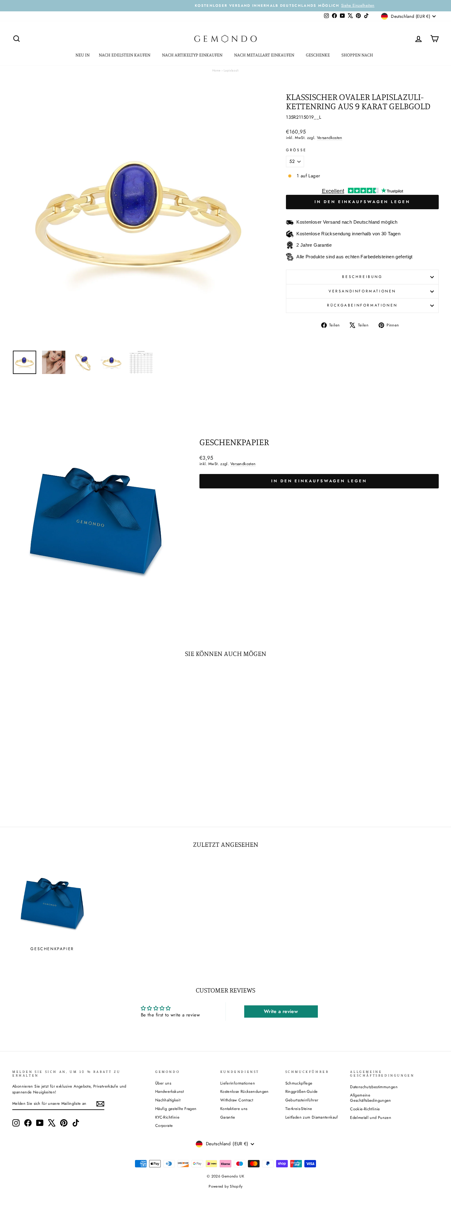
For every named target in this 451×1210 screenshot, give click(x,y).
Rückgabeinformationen (362, 305)
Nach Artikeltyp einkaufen (192, 55)
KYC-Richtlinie (167, 1117)
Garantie (227, 1117)
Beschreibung (362, 276)
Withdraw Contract (236, 1100)
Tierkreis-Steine (298, 1109)
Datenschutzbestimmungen (374, 1087)
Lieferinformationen (237, 1083)
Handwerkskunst (169, 1091)
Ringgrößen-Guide (301, 1091)
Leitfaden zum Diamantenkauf (311, 1117)
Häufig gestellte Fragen (176, 1109)
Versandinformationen (362, 291)
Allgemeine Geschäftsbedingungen (370, 1097)
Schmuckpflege (299, 1083)
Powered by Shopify (225, 1186)
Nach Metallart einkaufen (264, 55)
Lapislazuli (231, 70)
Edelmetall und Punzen (370, 1117)
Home (216, 70)
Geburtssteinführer (301, 1100)
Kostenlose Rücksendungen (244, 1091)
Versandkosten (329, 138)
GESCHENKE (318, 55)
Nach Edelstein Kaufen (125, 55)
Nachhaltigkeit (167, 1100)
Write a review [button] (281, 1011)
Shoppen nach (357, 55)
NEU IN (82, 55)
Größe (296, 150)
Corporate (164, 1125)
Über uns (163, 1083)
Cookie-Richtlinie (365, 1109)
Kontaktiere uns (234, 1109)
